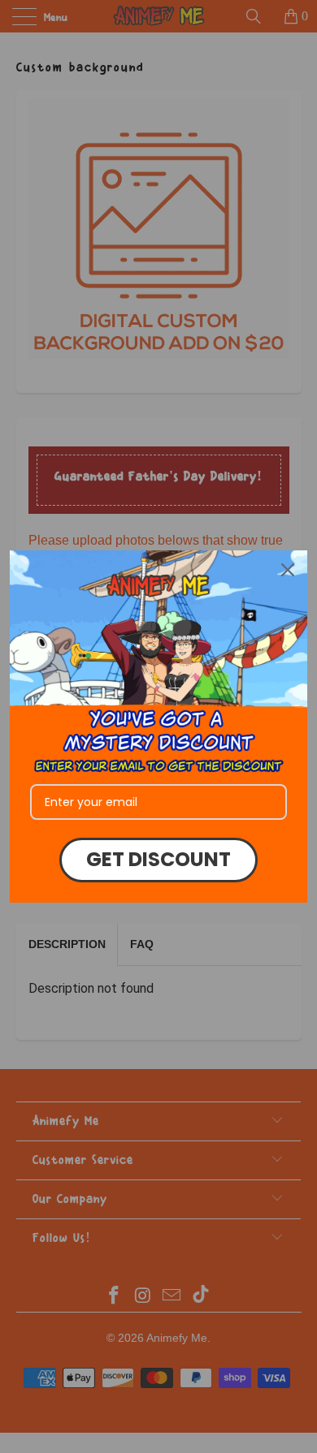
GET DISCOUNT (158, 859)
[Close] (287, 569)
